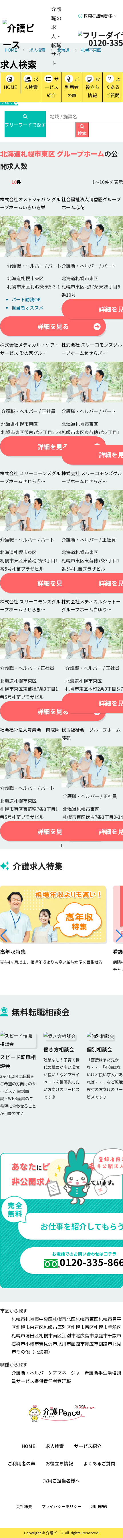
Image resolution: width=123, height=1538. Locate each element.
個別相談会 (99, 1049)
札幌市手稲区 (107, 1327)
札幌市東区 (87, 1318)
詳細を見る (53, 326)
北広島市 (85, 1335)
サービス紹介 (52, 87)
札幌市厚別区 (57, 1327)
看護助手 (93, 1372)
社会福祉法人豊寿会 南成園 (29, 729)
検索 (82, 133)
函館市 (78, 1343)
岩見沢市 (48, 1343)
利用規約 (99, 1506)
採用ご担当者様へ (100, 16)
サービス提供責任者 (36, 1381)
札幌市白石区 (29, 1327)
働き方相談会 (58, 1049)
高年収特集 (13, 951)
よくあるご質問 (113, 87)
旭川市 (64, 1343)
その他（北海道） (34, 1351)
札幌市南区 (50, 1335)
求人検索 (31, 83)
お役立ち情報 (93, 87)
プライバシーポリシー (61, 1506)
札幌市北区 (64, 1318)
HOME (10, 87)
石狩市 (18, 1343)
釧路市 (105, 1343)
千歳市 (114, 1335)
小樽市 (32, 1343)
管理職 (64, 1381)
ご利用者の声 (72, 87)
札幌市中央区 (39, 1318)
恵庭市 (101, 1335)
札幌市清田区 (25, 1335)
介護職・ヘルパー (29, 1372)
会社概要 (24, 1506)
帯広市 (91, 1343)
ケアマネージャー (66, 1372)
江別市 (69, 1335)
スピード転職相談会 (18, 1061)
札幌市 (18, 1318)
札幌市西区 (82, 1327)
